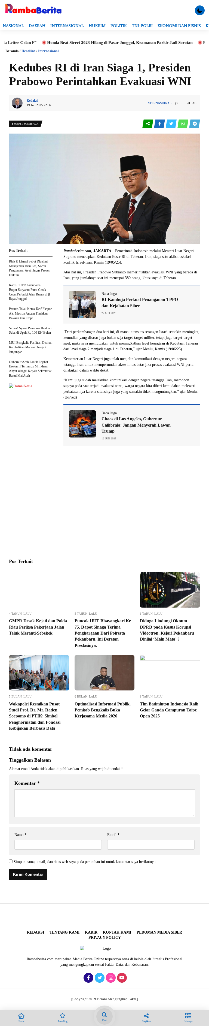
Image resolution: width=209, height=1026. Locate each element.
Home (21, 1021)
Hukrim (97, 25)
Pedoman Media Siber (159, 932)
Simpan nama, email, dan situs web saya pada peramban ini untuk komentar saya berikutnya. (85, 862)
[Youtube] (121, 978)
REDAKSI (35, 932)
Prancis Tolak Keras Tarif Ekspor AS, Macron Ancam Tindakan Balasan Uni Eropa (30, 313)
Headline (28, 51)
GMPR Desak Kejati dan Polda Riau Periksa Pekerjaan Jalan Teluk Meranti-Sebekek (38, 626)
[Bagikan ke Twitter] (171, 124)
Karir (91, 932)
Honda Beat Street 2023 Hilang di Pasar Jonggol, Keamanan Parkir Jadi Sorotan (98, 42)
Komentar (27, 783)
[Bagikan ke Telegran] (194, 124)
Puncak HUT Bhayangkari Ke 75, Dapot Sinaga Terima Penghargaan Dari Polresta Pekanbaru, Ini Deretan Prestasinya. (103, 633)
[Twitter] (98, 978)
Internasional (67, 25)
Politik (118, 25)
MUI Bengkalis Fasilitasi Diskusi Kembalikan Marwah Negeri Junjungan (30, 347)
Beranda (12, 51)
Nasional (13, 25)
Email (113, 835)
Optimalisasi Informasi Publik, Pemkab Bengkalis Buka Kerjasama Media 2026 (103, 710)
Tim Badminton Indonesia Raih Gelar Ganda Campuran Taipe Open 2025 (169, 710)
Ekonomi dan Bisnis (179, 25)
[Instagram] (110, 978)
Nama (20, 835)
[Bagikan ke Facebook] (160, 124)
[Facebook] (87, 978)
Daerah (37, 25)
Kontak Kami (117, 932)
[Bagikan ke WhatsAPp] (183, 124)
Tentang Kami (64, 932)
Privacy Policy (104, 938)
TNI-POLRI (142, 25)
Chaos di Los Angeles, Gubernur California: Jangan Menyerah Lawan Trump (136, 425)
